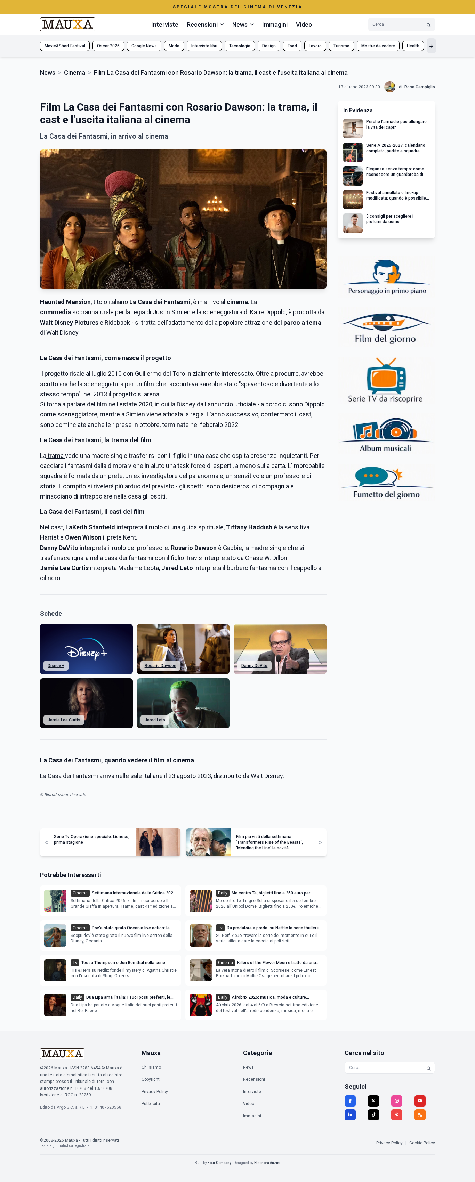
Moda (174, 45)
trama (55, 455)
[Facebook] (350, 1101)
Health (413, 45)
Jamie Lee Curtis (64, 720)
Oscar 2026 (108, 45)
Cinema (74, 72)
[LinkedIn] (350, 1114)
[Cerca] (429, 24)
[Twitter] (373, 1101)
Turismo (341, 45)
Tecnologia (239, 45)
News (47, 72)
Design (269, 45)
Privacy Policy (155, 1091)
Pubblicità (151, 1103)
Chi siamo (151, 1067)
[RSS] (420, 1114)
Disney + (56, 665)
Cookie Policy (422, 1143)
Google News (144, 45)
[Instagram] (396, 1101)
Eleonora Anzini (267, 1163)
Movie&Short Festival (65, 45)
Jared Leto (155, 720)
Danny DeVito (254, 665)
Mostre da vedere (378, 45)
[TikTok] (373, 1114)
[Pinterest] (396, 1114)
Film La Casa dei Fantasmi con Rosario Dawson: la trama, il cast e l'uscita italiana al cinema (221, 72)
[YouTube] (420, 1101)
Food (292, 45)
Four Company (219, 1163)
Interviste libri (204, 45)
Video (304, 24)
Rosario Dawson (160, 665)
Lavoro (315, 45)
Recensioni (254, 1079)
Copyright (151, 1079)
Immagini (275, 24)
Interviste (164, 24)
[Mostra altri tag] (431, 45)
